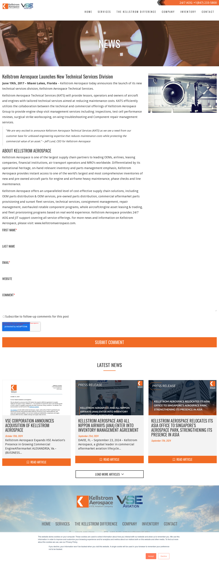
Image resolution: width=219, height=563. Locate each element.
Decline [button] (164, 556)
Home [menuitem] (88, 12)
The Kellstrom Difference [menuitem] (136, 12)
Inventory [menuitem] (188, 12)
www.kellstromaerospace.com (55, 223)
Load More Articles (107, 474)
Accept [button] (151, 556)
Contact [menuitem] (208, 12)
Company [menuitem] (168, 12)
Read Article (38, 462)
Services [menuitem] (104, 12)
